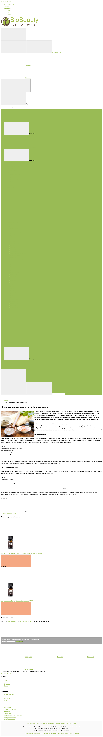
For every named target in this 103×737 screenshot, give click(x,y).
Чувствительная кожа (16, 178)
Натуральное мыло (12, 170)
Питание (12, 245)
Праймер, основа (14, 295)
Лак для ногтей (14, 305)
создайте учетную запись (26, 621)
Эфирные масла (11, 164)
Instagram (28, 657)
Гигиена (12, 266)
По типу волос (14, 274)
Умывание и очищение (16, 239)
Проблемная (13, 181)
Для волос (10, 185)
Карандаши (13, 280)
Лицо (8, 226)
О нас (8, 10)
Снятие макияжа (14, 303)
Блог (8, 12)
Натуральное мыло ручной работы (13, 715)
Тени (11, 282)
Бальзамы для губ (15, 255)
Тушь (11, 284)
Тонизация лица (14, 243)
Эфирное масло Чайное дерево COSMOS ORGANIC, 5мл (18, 553)
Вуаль (12, 294)
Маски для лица (14, 230)
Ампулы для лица (15, 237)
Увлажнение (13, 247)
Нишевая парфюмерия (13, 222)
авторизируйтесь (12, 621)
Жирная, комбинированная (17, 180)
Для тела (9, 183)
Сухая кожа (13, 176)
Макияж (13, 278)
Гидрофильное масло (9, 719)
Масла (9, 278)
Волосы (9, 270)
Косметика (10, 224)
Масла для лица (14, 234)
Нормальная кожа (15, 174)
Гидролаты (10, 168)
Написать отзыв (11, 513)
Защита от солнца (15, 249)
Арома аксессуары (12, 342)
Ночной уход (13, 257)
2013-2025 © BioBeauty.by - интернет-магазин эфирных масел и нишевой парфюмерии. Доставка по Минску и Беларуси (51, 733)
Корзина (28, 91)
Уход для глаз (14, 251)
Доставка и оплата (9, 4)
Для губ (12, 288)
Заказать (3, 566)
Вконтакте (29, 669)
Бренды (6, 344)
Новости (9, 14)
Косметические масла (13, 166)
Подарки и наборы (12, 162)
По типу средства (15, 263)
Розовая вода (7, 713)
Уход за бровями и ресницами (18, 253)
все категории (32, 147)
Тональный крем (14, 299)
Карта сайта (7, 684)
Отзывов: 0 (3, 513)
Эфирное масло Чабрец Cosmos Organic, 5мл (15, 601)
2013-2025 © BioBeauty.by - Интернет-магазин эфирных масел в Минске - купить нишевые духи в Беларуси (51, 723)
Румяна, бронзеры (15, 292)
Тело (8, 261)
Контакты (6, 6)
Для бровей (13, 290)
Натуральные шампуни (10, 717)
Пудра (12, 286)
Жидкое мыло (10, 187)
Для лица (9, 172)
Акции (5, 346)
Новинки (6, 364)
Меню (29, 120)
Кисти (11, 297)
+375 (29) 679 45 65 (6, 1)
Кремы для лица (14, 228)
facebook (90, 657)
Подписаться (19, 641)
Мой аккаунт (28, 78)
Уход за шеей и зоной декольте (18, 259)
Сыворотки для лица (15, 232)
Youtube (60, 657)
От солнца (13, 268)
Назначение (13, 265)
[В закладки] (13, 531)
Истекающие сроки (12, 363)
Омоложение (13, 241)
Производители (8, 698)
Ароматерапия (8, 366)
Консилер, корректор (15, 301)
